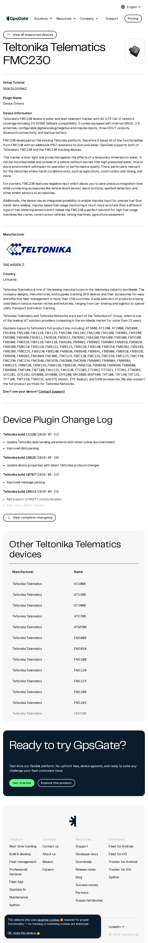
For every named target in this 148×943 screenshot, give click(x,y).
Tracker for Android (123, 862)
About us (49, 854)
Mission (47, 862)
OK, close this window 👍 (24, 933)
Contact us (50, 846)
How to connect (15, 88)
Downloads (84, 862)
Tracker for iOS (120, 869)
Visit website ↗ (13, 264)
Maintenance (18, 897)
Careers (48, 869)
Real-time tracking (22, 846)
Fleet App (16, 882)
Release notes (86, 869)
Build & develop (20, 854)
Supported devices (89, 900)
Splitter (14, 905)
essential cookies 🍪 (50, 919)
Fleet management (22, 862)
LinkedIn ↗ (116, 927)
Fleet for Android (121, 846)
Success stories (87, 885)
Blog (79, 877)
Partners (82, 893)
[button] (133, 18)
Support (82, 846)
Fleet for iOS (118, 854)
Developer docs (87, 854)
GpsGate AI (17, 889)
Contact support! (52, 391)
